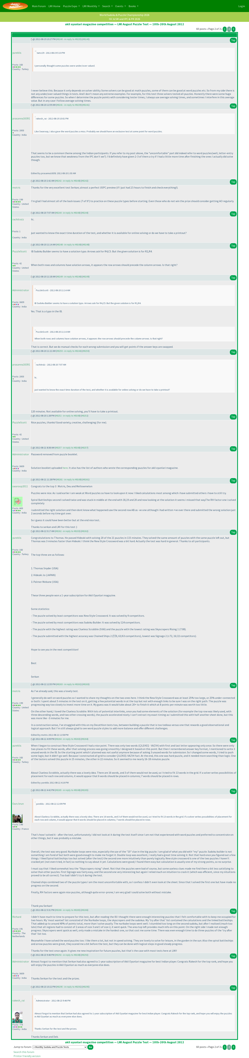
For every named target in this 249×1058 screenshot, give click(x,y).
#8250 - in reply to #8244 (69, 350)
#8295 (86, 986)
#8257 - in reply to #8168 (68, 447)
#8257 (85, 447)
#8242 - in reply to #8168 (68, 180)
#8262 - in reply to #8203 (68, 531)
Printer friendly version (27, 1056)
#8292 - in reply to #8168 (68, 954)
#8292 (85, 954)
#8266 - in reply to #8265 (68, 910)
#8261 (86, 479)
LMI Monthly (90, 6)
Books (132, 6)
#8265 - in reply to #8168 (68, 790)
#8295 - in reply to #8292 (69, 986)
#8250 (86, 350)
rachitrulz (18, 219)
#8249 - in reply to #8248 (69, 276)
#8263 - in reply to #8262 (69, 684)
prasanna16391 (21, 118)
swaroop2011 (20, 486)
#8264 (85, 738)
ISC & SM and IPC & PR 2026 (124, 19)
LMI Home (55, 6)
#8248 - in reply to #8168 (69, 244)
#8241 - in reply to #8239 (69, 104)
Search (106, 6)
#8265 (85, 790)
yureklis (16, 52)
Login (241, 6)
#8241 (86, 104)
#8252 (85, 415)
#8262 (85, 531)
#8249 (86, 276)
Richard (16, 916)
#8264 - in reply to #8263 (68, 738)
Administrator (20, 290)
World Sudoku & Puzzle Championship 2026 (124, 15)
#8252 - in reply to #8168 (68, 415)
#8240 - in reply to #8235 (69, 39)
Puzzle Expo (70, 6)
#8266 (85, 910)
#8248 (86, 244)
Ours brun (18, 803)
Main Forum (39, 6)
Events (119, 6)
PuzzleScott (19, 251)
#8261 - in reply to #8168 (69, 479)
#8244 (85, 212)
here (65, 467)
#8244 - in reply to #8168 (68, 212)
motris (16, 187)
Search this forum (24, 1052)
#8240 (86, 39)
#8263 (86, 684)
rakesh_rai (18, 1000)
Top (233, 40)
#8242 (85, 180)
